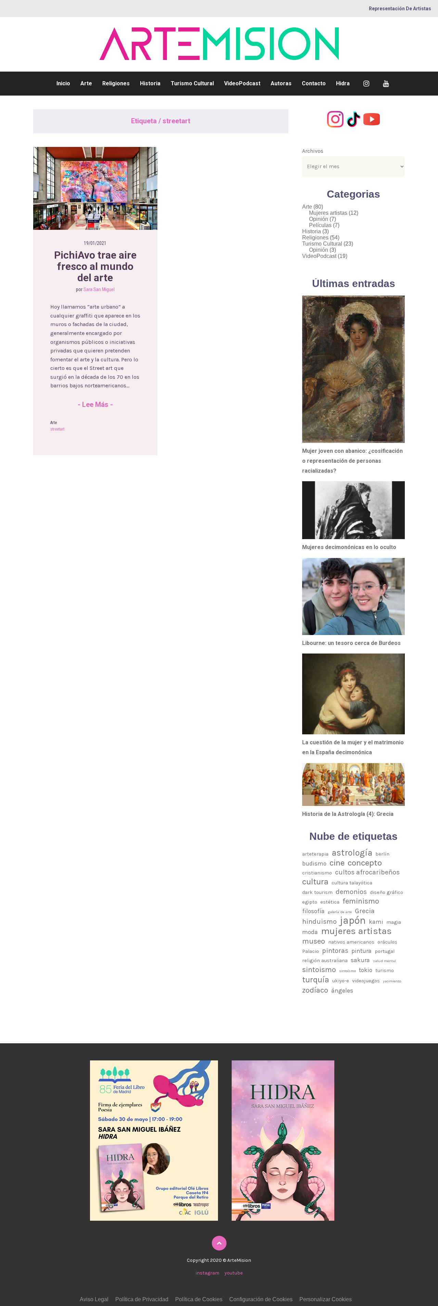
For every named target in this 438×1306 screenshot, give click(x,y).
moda (310, 932)
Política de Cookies (198, 1299)
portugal (385, 951)
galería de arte (340, 912)
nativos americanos (351, 942)
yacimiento (392, 981)
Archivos (312, 151)
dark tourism (317, 892)
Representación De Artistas (400, 8)
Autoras (281, 83)
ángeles (342, 990)
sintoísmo (347, 971)
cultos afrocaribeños (367, 872)
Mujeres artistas (328, 213)
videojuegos (366, 981)
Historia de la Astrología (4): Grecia (348, 814)
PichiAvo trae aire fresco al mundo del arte (96, 266)
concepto (365, 863)
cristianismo (317, 873)
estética (329, 902)
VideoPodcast (242, 83)
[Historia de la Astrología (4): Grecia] (353, 784)
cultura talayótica (352, 883)
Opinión (318, 219)
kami (376, 921)
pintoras (335, 951)
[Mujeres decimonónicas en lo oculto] (353, 510)
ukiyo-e (340, 981)
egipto (309, 902)
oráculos (387, 942)
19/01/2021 (95, 243)
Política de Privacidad (141, 1299)
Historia (150, 83)
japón (353, 920)
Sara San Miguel (99, 289)
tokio (365, 970)
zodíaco (315, 990)
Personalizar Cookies (325, 1299)
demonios (351, 892)
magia (393, 922)
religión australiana (325, 960)
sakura (360, 960)
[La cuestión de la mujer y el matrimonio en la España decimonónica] (353, 694)
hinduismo (319, 921)
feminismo (361, 901)
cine (337, 863)
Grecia (365, 911)
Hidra (343, 83)
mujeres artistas (356, 931)
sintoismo (319, 969)
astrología (352, 852)
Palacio (310, 951)
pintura (361, 950)
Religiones (116, 83)
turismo (384, 970)
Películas (320, 225)
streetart (57, 429)
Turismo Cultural (192, 83)
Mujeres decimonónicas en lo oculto (349, 547)
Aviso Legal (94, 1299)
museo (313, 941)
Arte (86, 83)
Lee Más (95, 404)
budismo (314, 863)
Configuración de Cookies (261, 1299)
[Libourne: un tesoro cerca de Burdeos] (353, 596)
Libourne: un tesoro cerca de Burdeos (351, 643)
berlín (382, 854)
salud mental (384, 961)
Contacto (314, 83)
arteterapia (315, 854)
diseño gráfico (386, 892)
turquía (315, 979)
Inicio (63, 83)
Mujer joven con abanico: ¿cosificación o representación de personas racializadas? (352, 461)
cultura (315, 882)
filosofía (313, 911)
